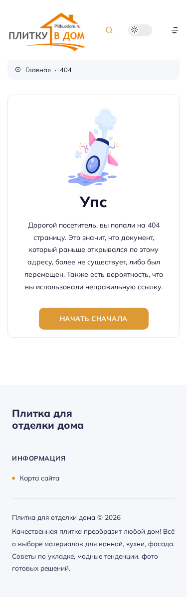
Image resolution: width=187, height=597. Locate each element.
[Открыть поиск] (109, 30)
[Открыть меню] (175, 30)
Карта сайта (39, 478)
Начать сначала (94, 318)
